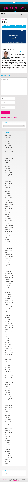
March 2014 (8, 445)
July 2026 (7, 137)
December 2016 (9, 375)
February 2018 (8, 346)
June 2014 (7, 438)
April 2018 (7, 342)
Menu (3, 13)
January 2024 (8, 200)
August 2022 (8, 233)
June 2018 (7, 338)
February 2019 (8, 321)
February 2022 (8, 246)
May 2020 (7, 290)
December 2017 (9, 350)
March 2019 (8, 319)
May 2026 (7, 141)
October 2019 (8, 304)
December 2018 (9, 325)
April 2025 (7, 168)
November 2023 (9, 204)
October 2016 (8, 380)
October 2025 (8, 156)
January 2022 (8, 248)
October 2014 (8, 430)
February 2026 (8, 147)
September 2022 (9, 231)
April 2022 (7, 242)
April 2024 (7, 193)
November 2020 (9, 277)
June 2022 (7, 237)
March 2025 (8, 170)
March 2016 (8, 394)
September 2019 (9, 306)
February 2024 (8, 198)
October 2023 (8, 206)
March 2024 (8, 195)
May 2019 (7, 315)
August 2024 (8, 185)
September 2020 (9, 281)
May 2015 (7, 415)
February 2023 (8, 221)
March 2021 (8, 269)
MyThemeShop (16, 480)
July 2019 (7, 311)
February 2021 (8, 271)
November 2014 (9, 428)
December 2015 (9, 401)
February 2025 (8, 172)
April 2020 (7, 292)
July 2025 (7, 162)
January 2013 (8, 457)
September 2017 (9, 357)
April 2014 (7, 442)
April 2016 (7, 392)
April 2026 (7, 143)
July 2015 (7, 411)
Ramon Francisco (7, 25)
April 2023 (7, 216)
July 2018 (7, 336)
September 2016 (9, 382)
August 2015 (8, 409)
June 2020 (7, 288)
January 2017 (8, 373)
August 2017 (8, 359)
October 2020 (8, 279)
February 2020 (8, 296)
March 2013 (8, 453)
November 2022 (9, 227)
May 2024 (7, 191)
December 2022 (9, 225)
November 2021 (9, 252)
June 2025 (7, 164)
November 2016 (9, 378)
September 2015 (9, 407)
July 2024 (7, 187)
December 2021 (9, 250)
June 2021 (7, 262)
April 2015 (7, 417)
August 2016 (8, 384)
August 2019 (8, 308)
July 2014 (7, 436)
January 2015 (8, 424)
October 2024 (8, 181)
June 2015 (7, 413)
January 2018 (8, 348)
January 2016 (8, 399)
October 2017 (8, 355)
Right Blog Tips (14, 7)
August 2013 (8, 447)
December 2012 (9, 459)
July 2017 (7, 361)
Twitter (14, 2)
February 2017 (8, 371)
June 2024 (7, 189)
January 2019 (8, 323)
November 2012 (9, 461)
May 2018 (7, 340)
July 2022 (7, 235)
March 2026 (8, 145)
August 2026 (8, 135)
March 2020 (8, 294)
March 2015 (8, 419)
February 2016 (8, 396)
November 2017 (9, 352)
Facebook (10, 2)
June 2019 (7, 313)
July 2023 (7, 212)
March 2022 (8, 244)
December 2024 (9, 177)
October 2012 (8, 463)
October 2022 (8, 229)
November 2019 (9, 302)
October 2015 (8, 405)
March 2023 (8, 218)
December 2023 (9, 202)
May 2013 (7, 449)
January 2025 (8, 175)
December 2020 (9, 275)
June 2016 (7, 388)
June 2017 (7, 363)
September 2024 (9, 183)
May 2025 (7, 166)
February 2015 (8, 422)
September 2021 (9, 256)
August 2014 (8, 434)
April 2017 (7, 367)
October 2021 (8, 254)
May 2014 (7, 440)
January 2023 (8, 223)
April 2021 (7, 267)
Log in (6, 473)
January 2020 (8, 298)
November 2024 (9, 179)
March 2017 (8, 369)
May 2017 (7, 365)
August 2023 (8, 210)
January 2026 (8, 149)
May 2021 (7, 265)
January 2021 (8, 273)
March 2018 (8, 344)
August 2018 (8, 334)
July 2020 (7, 285)
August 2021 (8, 258)
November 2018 (9, 327)
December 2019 (9, 300)
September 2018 (9, 332)
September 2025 (9, 158)
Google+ (19, 2)
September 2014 (9, 432)
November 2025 (9, 154)
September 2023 (9, 208)
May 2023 (7, 214)
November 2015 (9, 403)
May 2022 (7, 239)
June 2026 (7, 139)
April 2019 (7, 317)
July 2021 (7, 260)
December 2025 (9, 152)
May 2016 (7, 390)
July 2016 (7, 386)
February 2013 (8, 455)
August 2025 (8, 160)
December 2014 (9, 426)
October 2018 (8, 329)
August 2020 (8, 283)
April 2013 (7, 451)
